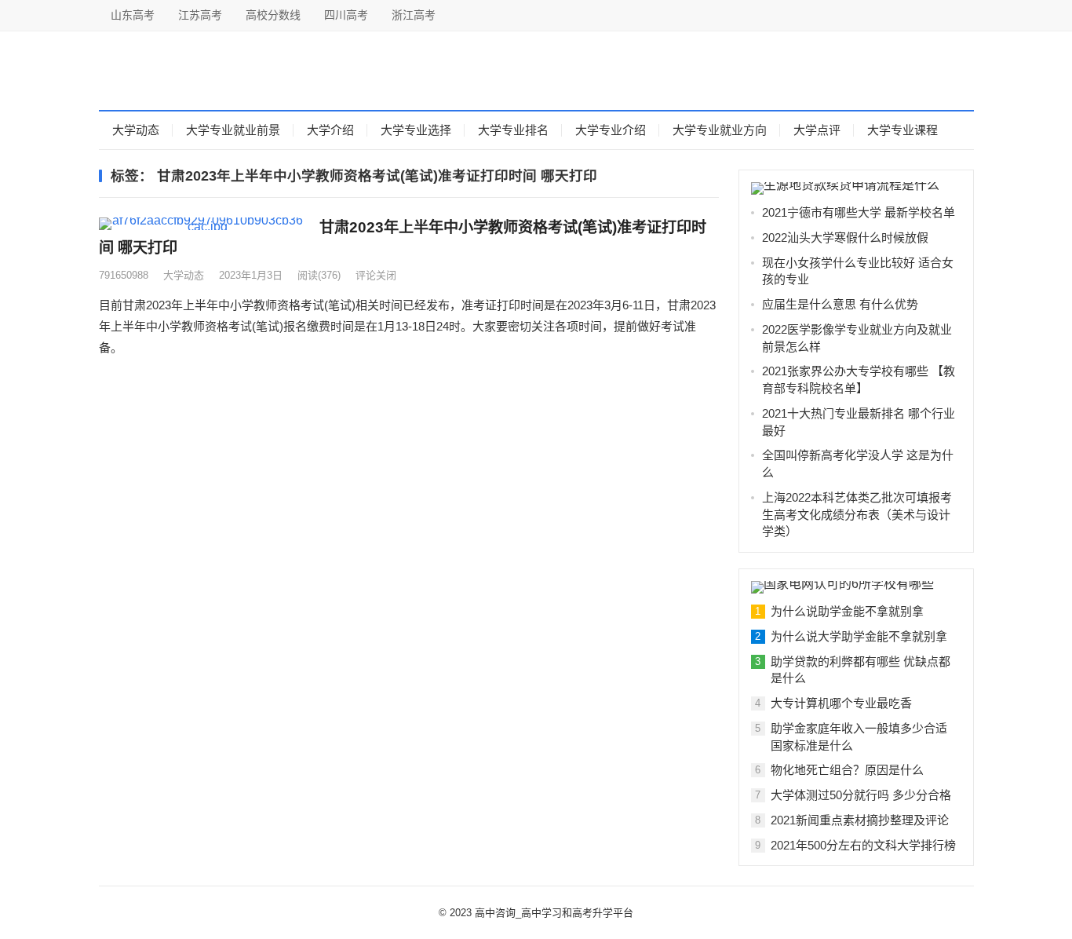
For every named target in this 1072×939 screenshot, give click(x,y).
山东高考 (133, 15)
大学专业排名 (513, 130)
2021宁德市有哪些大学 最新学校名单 (858, 212)
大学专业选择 (416, 130)
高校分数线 (273, 15)
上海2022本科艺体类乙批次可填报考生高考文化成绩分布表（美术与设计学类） (857, 515)
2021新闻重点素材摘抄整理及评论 (860, 820)
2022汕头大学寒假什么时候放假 (845, 237)
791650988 (123, 275)
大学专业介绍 (610, 130)
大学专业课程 (902, 130)
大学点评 (816, 130)
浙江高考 (414, 15)
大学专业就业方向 (720, 130)
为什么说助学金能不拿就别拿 (847, 611)
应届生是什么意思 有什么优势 (840, 304)
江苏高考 (200, 15)
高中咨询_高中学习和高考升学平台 (554, 913)
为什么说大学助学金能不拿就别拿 (859, 636)
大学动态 (135, 130)
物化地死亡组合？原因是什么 (847, 769)
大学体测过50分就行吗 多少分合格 (861, 795)
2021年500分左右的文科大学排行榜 (863, 845)
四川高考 (346, 15)
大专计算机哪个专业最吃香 (841, 703)
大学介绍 (330, 130)
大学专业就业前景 (233, 130)
